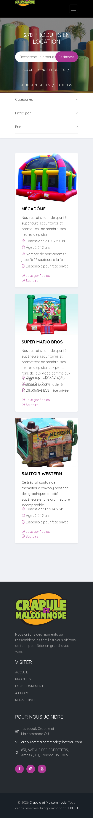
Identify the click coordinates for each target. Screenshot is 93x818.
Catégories (24, 99)
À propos (23, 693)
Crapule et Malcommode (48, 802)
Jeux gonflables (35, 85)
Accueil (28, 70)
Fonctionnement (29, 686)
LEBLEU (72, 808)
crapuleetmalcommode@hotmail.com (51, 742)
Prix (18, 127)
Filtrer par (23, 113)
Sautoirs (64, 85)
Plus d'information (46, 186)
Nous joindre (26, 700)
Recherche (67, 57)
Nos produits (53, 70)
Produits (23, 679)
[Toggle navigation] (73, 9)
